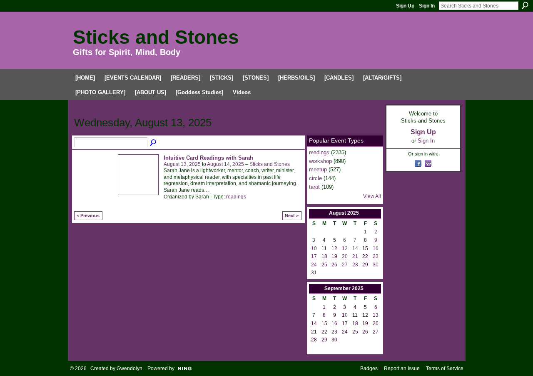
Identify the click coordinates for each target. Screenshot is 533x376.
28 (355, 265)
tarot (314, 187)
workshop (320, 161)
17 (314, 256)
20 (345, 256)
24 (314, 265)
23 (376, 256)
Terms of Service (444, 368)
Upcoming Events (95, 108)
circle (315, 178)
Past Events (142, 108)
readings (236, 197)
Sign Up (405, 6)
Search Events (153, 143)
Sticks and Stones (156, 37)
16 (376, 248)
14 (355, 248)
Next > (292, 215)
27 (345, 265)
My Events (180, 108)
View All (372, 196)
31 (314, 273)
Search (525, 5)
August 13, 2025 (182, 164)
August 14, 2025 (225, 164)
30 (376, 265)
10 (314, 248)
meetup (318, 169)
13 (345, 248)
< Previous (88, 215)
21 (355, 256)
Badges (369, 368)
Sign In (427, 6)
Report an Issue (402, 368)
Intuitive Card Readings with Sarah (208, 158)
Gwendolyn (129, 368)
